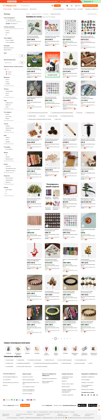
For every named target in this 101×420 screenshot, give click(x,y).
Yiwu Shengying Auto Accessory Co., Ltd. (70, 45)
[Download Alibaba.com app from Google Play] (93, 405)
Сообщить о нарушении (67, 395)
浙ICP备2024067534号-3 (88, 417)
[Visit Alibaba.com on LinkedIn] (85, 395)
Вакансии (5, 385)
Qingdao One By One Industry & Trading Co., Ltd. (34, 106)
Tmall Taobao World (43, 412)
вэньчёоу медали (10, 360)
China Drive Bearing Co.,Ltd (87, 146)
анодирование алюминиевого (23, 363)
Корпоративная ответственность (11, 382)
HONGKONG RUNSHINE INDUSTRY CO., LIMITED (52, 268)
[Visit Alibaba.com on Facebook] (82, 395)
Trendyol (66, 412)
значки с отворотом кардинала (65, 360)
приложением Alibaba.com (69, 405)
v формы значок (9, 363)
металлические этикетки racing (24, 366)
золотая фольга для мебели (41, 366)
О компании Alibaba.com (9, 373)
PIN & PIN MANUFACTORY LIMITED (34, 267)
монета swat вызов (53, 116)
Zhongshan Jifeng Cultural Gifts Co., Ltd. (70, 75)
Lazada (50, 412)
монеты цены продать (80, 363)
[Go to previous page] (52, 338)
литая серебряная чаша (81, 360)
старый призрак (9, 366)
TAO (62, 412)
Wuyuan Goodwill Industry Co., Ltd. (70, 175)
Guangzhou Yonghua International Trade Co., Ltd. (52, 237)
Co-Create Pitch (6, 379)
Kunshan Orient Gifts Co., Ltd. (33, 44)
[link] (99, 406)
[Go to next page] (70, 338)
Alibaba (28, 14)
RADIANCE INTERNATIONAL (69, 206)
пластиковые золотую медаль (34, 360)
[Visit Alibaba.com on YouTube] (94, 395)
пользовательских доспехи (67, 116)
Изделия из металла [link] (56, 14)
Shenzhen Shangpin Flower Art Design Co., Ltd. (88, 206)
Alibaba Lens (11, 405)
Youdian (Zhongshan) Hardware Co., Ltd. (34, 75)
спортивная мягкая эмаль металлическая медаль (62, 112)
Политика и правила (27, 393)
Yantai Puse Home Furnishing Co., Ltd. (88, 75)
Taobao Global (56, 412)
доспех (90, 363)
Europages (72, 412)
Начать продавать (85, 379)
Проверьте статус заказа (87, 382)
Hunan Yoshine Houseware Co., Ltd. (34, 238)
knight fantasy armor (49, 360)
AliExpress (29, 412)
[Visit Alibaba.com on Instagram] (91, 395)
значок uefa (42, 116)
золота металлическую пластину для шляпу (38, 112)
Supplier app (49, 405)
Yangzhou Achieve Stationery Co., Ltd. (34, 146)
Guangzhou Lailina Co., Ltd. (51, 174)
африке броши (21, 360)
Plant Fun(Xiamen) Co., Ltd (69, 107)
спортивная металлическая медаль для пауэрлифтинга (46, 363)
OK (22, 55)
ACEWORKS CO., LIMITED (69, 237)
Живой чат (64, 381)
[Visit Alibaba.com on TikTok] (97, 395)
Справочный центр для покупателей (67, 377)
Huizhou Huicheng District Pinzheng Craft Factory (52, 146)
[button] (52, 6)
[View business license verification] (64, 418)
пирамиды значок (90, 112)
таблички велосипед (66, 363)
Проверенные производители (49, 378)
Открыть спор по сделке (68, 383)
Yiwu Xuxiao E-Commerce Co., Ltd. (88, 238)
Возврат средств (66, 386)
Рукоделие (46, 14)
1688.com (35, 412)
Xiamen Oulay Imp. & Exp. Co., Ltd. (70, 146)
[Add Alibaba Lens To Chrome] (25, 405)
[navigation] (14, 176)
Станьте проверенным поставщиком (86, 386)
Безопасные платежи (28, 376)
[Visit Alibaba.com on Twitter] (88, 395)
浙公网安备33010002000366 (75, 417)
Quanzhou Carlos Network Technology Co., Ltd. (88, 47)
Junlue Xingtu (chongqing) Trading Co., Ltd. (34, 206)
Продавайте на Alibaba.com (87, 376)
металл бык (79, 112)
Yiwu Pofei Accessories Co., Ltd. (34, 176)
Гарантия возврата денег (28, 379)
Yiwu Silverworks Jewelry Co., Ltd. (52, 106)
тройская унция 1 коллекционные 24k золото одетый (40, 119)
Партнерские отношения (87, 389)
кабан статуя (58, 119)
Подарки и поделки (36, 14)
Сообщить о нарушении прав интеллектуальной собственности (69, 391)
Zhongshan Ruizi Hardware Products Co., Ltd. (52, 44)
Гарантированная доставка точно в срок (31, 383)
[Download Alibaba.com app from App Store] (82, 405)
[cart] (72, 5)
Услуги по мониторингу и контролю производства (29, 390)
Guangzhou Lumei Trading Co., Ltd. (88, 104)
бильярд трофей (32, 116)
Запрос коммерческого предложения (47, 382)
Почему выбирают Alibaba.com (10, 376)
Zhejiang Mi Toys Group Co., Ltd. (88, 177)
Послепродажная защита (29, 386)
